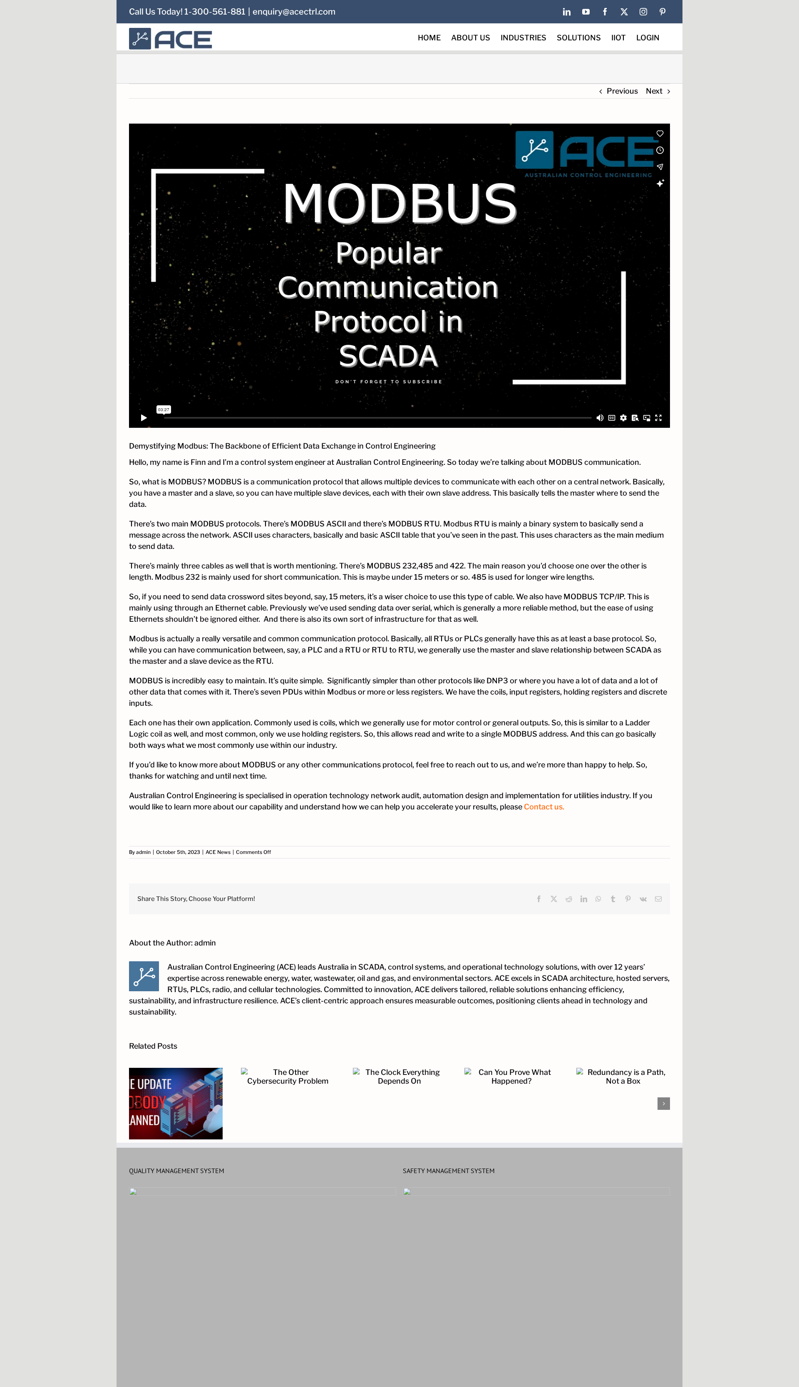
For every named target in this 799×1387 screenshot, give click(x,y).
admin (143, 852)
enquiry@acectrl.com (294, 12)
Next (654, 91)
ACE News (218, 852)
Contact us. (544, 806)
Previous (622, 91)
